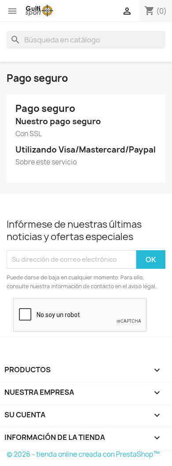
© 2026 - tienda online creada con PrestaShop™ (83, 454)
